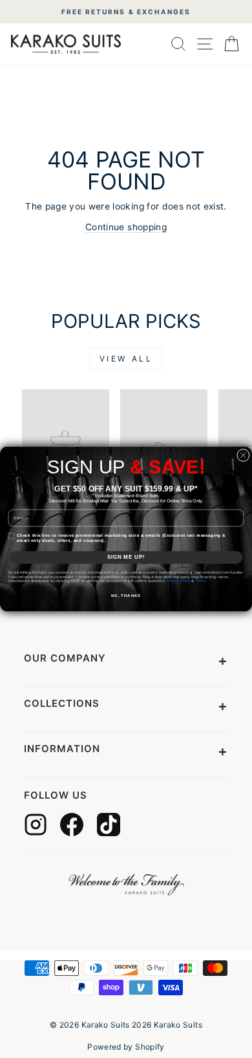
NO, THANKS (126, 596)
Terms (200, 581)
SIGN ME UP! (126, 556)
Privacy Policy (179, 581)
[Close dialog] (243, 455)
